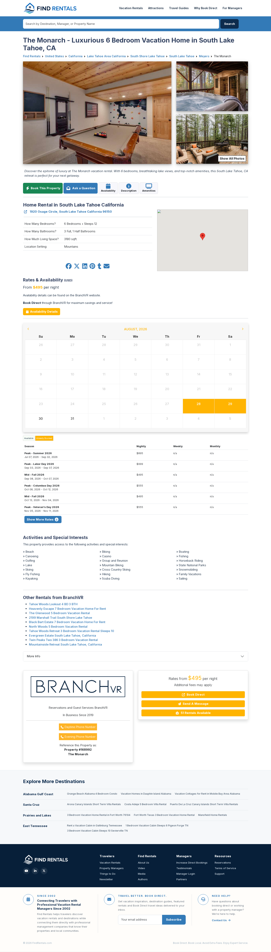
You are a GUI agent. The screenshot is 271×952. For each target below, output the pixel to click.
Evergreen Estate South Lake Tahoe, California (62, 635)
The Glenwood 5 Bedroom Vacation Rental (59, 613)
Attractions (156, 8)
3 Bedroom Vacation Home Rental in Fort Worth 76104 (98, 814)
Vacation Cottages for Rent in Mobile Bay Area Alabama (207, 793)
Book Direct (195, 694)
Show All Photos (232, 158)
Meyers (204, 56)
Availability (108, 190)
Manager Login (185, 873)
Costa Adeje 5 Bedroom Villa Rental (145, 804)
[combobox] (121, 24)
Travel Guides (179, 8)
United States (54, 56)
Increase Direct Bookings (192, 862)
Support (219, 873)
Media (141, 873)
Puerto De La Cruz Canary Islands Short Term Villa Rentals (204, 804)
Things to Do (107, 873)
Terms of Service (225, 868)
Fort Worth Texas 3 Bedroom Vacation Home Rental (164, 814)
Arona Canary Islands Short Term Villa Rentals (94, 804)
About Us (143, 862)
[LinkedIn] (35, 871)
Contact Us (219, 920)
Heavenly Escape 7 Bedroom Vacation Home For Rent (67, 609)
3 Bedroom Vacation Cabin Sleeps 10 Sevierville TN (97, 830)
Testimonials (184, 868)
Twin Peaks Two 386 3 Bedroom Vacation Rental (63, 640)
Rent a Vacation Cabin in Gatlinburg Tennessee (94, 825)
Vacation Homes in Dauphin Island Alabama (146, 793)
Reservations (223, 862)
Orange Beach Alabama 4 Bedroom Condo (92, 793)
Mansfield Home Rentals (212, 814)
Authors (143, 879)
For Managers (232, 8)
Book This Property (45, 188)
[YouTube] (26, 871)
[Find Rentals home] (50, 8)
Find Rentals (31, 56)
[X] (44, 871)
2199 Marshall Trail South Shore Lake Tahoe (60, 617)
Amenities (149, 190)
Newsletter (106, 879)
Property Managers (112, 868)
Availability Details (43, 311)
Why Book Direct (205, 8)
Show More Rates (40, 519)
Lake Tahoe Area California (106, 56)
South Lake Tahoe (181, 56)
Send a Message (195, 704)
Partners (181, 879)
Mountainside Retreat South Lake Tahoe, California (65, 644)
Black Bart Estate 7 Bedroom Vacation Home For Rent (67, 622)
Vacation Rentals (131, 8)
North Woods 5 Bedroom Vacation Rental (58, 626)
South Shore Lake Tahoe (147, 56)
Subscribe (174, 919)
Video (141, 868)
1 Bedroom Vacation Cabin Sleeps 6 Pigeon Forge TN (157, 825)
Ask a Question (83, 188)
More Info (33, 656)
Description (128, 190)
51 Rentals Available (195, 713)
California (75, 56)
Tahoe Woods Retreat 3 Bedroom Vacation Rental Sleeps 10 (71, 631)
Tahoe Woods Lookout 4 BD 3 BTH (53, 604)
